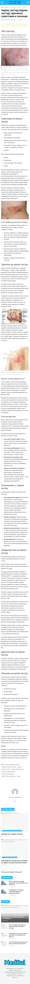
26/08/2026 (5, 920)
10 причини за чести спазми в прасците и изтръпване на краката (18, 935)
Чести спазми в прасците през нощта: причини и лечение (18, 942)
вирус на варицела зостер (12, 764)
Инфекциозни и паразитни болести (18, 7)
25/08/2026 (12, 938)
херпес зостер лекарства (8, 771)
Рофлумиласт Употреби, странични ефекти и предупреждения (16, 891)
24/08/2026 (12, 945)
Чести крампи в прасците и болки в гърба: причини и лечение (17, 926)
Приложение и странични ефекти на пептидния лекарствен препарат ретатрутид (14, 916)
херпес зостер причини (8, 774)
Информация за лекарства (9, 857)
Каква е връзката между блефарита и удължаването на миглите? (18, 883)
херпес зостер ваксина (17, 769)
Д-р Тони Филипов (10, 19)
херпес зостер (6, 769)
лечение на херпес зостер (9, 767)
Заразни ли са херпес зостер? (12, 834)
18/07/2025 (4, 836)
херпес (19, 767)
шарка (18, 776)
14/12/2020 (20, 19)
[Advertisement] (15, 25)
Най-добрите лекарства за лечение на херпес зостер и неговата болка (14, 862)
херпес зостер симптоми (8, 776)
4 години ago (13, 886)
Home (2, 7)
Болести (7, 7)
